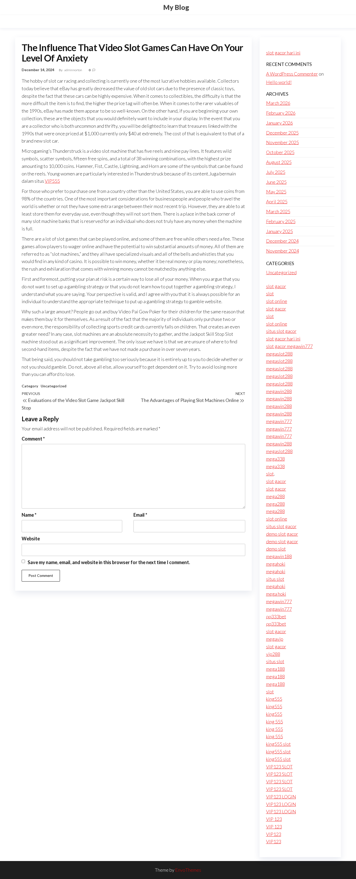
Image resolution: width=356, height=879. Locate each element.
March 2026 (278, 103)
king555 (274, 699)
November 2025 (282, 142)
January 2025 (279, 231)
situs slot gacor (281, 331)
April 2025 (276, 201)
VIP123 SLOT (279, 767)
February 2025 (281, 221)
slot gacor (276, 286)
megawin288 (279, 391)
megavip (274, 639)
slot (270, 293)
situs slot (275, 579)
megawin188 (279, 556)
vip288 (273, 654)
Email (140, 515)
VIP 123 (274, 819)
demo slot (276, 549)
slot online (276, 301)
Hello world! (279, 82)
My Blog (176, 7)
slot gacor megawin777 (289, 346)
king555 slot (278, 744)
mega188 (275, 669)
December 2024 (282, 241)
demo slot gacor (282, 534)
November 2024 (282, 251)
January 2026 (279, 123)
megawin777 (279, 421)
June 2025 (276, 182)
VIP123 (273, 834)
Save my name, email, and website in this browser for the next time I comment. (109, 562)
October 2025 (280, 152)
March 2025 (278, 211)
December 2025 (282, 133)
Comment (33, 439)
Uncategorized (53, 386)
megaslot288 (279, 354)
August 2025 (279, 162)
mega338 (275, 459)
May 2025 (276, 191)
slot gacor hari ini (283, 53)
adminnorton (73, 70)
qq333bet (276, 616)
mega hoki (276, 594)
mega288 (275, 496)
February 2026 (281, 113)
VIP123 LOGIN (281, 796)
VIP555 (52, 181)
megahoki (275, 564)
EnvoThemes (188, 870)
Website (31, 538)
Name (29, 515)
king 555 (274, 721)
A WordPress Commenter (292, 74)
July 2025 (275, 172)
